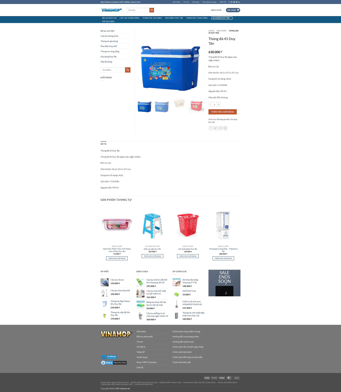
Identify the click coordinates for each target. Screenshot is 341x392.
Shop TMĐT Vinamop (146, 362)
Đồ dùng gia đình (223, 119)
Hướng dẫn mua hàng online (185, 336)
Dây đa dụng (108, 21)
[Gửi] (151, 10)
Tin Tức (186, 2)
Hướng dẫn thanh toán (183, 341)
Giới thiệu (176, 2)
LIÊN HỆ (222, 2)
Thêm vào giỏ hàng (222, 112)
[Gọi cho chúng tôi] (239, 2)
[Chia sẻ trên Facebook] (211, 128)
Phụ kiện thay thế (174, 18)
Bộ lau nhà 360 (109, 18)
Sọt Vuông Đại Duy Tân (187, 249)
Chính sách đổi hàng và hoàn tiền (187, 357)
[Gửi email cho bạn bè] (220, 128)
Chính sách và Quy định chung (186, 331)
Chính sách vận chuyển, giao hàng (187, 346)
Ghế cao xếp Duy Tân (152, 249)
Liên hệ (140, 367)
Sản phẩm (221, 31)
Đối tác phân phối (145, 336)
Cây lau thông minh (129, 18)
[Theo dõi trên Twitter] (234, 2)
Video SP (141, 352)
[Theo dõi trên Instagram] (231, 2)
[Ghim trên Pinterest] (225, 128)
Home (211, 31)
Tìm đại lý (141, 346)
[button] (216, 10)
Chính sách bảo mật (181, 362)
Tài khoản (195, 2)
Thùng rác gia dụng (152, 18)
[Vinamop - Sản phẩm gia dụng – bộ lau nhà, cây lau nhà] (112, 10)
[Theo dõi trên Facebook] (229, 2)
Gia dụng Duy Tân (221, 18)
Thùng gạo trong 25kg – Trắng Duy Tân (223, 250)
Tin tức (140, 341)
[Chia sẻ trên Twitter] (216, 128)
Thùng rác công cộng (197, 18)
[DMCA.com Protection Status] (114, 362)
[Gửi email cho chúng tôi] (236, 2)
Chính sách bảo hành (182, 352)
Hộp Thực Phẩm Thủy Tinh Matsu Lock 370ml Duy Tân (117, 250)
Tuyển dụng (142, 357)
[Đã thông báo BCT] (109, 357)
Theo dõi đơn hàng (209, 2)
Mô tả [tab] (103, 144)
